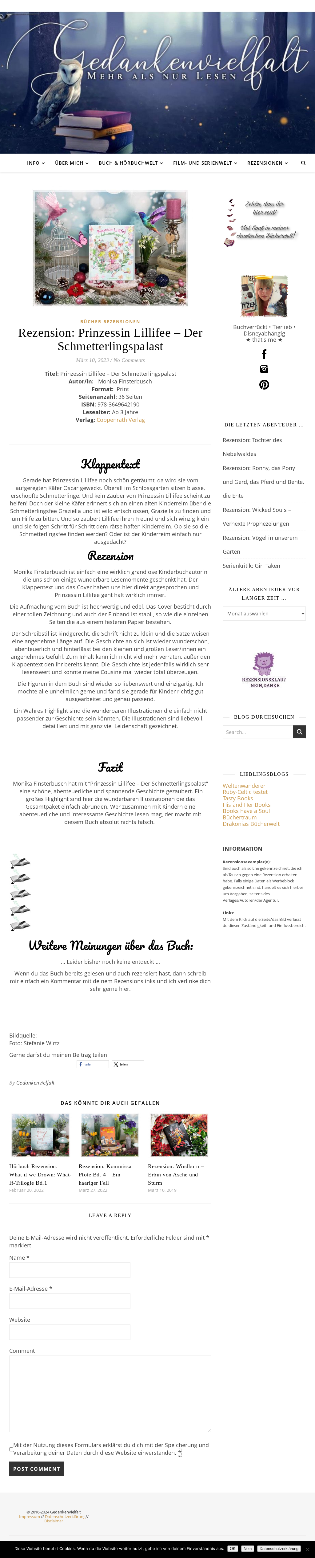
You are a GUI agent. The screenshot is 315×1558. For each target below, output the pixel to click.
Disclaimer (53, 1521)
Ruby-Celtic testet (245, 791)
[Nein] (307, 1549)
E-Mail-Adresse (30, 1288)
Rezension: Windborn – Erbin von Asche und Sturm (176, 1174)
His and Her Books (247, 804)
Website (19, 1319)
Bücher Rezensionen (110, 321)
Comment (22, 1350)
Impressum (29, 1516)
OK (233, 1548)
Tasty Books (238, 798)
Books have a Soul (246, 810)
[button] (93, 1064)
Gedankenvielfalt (35, 1082)
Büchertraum (240, 817)
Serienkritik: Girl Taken (251, 565)
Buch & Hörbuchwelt (128, 163)
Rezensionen (265, 163)
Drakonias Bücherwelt (251, 823)
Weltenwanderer (244, 785)
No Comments (129, 360)
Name (19, 1257)
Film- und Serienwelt (202, 163)
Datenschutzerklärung (65, 1516)
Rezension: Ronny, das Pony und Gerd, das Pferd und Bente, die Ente (263, 481)
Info (33, 163)
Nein (248, 1548)
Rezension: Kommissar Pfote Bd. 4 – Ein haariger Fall (106, 1174)
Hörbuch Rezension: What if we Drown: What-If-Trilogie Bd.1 (40, 1174)
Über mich (69, 163)
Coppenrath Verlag (121, 419)
